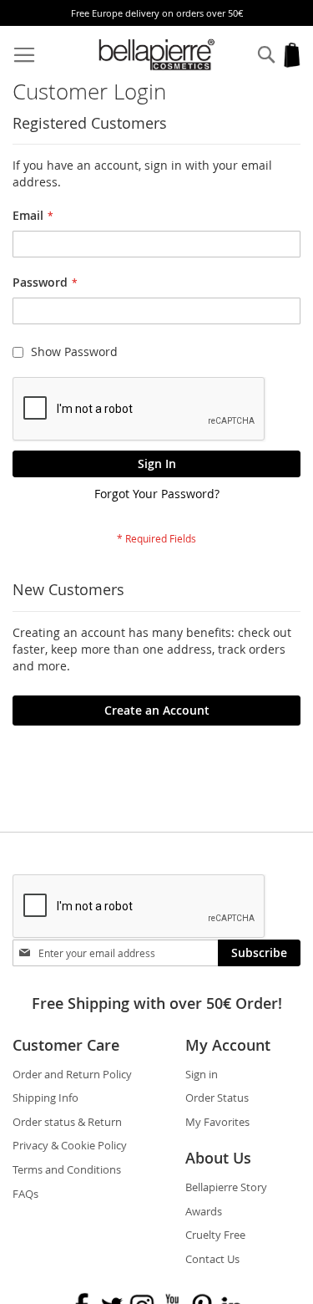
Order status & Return (67, 1121)
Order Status (217, 1097)
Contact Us (212, 1258)
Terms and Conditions (67, 1169)
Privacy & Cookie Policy (70, 1145)
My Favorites (217, 1121)
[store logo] (156, 54)
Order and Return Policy (72, 1074)
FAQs (25, 1193)
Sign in (201, 1074)
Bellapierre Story (226, 1186)
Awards (203, 1211)
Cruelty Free (215, 1234)
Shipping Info (45, 1097)
